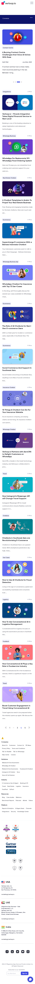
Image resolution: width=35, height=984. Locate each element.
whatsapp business (9, 136)
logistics (5, 599)
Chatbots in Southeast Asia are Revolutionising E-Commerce (16, 539)
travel (5, 474)
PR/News (28, 745)
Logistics (18, 786)
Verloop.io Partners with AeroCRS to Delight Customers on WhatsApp (16, 454)
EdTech (12, 789)
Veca (18, 772)
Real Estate (10, 786)
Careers (13, 755)
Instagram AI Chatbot (8, 772)
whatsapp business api (10, 262)
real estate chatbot (9, 178)
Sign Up (24, 973)
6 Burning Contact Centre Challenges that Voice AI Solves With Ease (16, 54)
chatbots (6, 516)
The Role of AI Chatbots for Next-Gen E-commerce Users (16, 327)
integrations (7, 92)
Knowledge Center (23, 811)
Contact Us (20, 745)
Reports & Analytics (8, 808)
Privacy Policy (6, 748)
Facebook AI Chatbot (26, 769)
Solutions (4, 759)
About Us (4, 745)
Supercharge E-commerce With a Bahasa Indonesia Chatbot (17, 243)
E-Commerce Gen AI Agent (10, 783)
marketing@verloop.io (7, 894)
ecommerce (6, 220)
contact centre (8, 48)
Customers (12, 745)
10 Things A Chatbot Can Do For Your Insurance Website (16, 411)
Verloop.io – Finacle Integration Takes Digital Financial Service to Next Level (16, 116)
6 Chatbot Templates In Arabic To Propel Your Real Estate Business (17, 201)
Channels (28, 808)
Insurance (26, 786)
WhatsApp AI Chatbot (8, 766)
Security (13, 811)
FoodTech (5, 789)
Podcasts (18, 800)
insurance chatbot (9, 387)
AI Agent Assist (19, 808)
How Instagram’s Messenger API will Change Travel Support (16, 497)
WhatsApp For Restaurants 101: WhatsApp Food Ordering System (17, 159)
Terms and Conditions (18, 748)
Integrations (5, 811)
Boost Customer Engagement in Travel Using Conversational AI (16, 706)
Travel (4, 786)
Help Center (5, 755)
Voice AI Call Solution (8, 775)
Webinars (18, 797)
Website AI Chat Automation (10, 762)
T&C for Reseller (6, 751)
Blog (3, 797)
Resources (4, 794)
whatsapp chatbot (9, 429)
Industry (4, 780)
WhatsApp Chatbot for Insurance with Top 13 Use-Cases (17, 285)
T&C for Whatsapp (18, 751)
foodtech (6, 641)
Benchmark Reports (8, 800)
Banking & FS (24, 783)
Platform (4, 805)
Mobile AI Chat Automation (10, 769)
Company (4, 742)
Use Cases (6, 557)
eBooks (25, 800)
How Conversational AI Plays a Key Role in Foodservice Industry (17, 665)
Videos (31, 800)
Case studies (10, 797)
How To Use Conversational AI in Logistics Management (16, 623)
